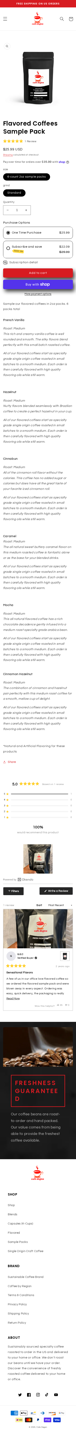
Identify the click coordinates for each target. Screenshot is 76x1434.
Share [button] (12, 762)
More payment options (38, 294)
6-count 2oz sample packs (26, 176)
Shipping (8, 155)
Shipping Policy (18, 1313)
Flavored (14, 1232)
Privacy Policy (17, 1304)
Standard (14, 192)
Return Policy (17, 1322)
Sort (39, 905)
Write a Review (60, 892)
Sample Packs (18, 1242)
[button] (5, 18)
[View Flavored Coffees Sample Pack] (65, 956)
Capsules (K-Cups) (20, 1223)
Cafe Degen (41, 1427)
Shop (11, 1205)
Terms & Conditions (21, 1295)
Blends (12, 1214)
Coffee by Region (20, 1286)
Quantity (8, 202)
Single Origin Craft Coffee (25, 1251)
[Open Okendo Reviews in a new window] (18, 879)
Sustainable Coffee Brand (26, 1277)
